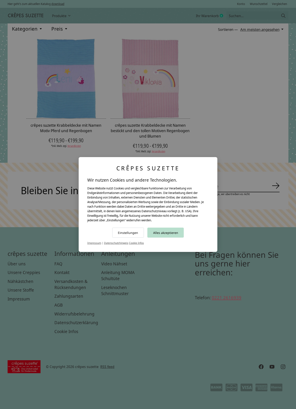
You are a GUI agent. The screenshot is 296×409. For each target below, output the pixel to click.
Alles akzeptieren (165, 233)
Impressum (94, 243)
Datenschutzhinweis (116, 243)
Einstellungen (128, 233)
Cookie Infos (136, 243)
